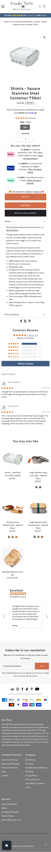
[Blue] (40, 487)
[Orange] (16, 536)
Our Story (29, 763)
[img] (7, 388)
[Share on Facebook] (21, 322)
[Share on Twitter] (25, 322)
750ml (26, 127)
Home (6, 22)
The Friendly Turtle (25, 846)
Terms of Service (32, 779)
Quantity (25, 133)
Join (42, 666)
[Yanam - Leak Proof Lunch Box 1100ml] (12, 459)
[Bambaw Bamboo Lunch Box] (12, 558)
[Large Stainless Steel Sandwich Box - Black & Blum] (38, 509)
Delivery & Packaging (10, 763)
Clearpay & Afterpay (9, 812)
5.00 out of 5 (32, 335)
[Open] (6, 845)
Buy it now (25, 205)
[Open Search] (39, 6)
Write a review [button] (25, 363)
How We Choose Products (36, 767)
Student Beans (7, 816)
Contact (4, 775)
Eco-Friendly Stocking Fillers (21, 22)
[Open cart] (44, 6)
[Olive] (36, 487)
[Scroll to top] (45, 844)
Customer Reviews (9, 760)
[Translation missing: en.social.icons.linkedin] (12, 689)
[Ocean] (34, 536)
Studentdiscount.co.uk (11, 820)
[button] (21, 118)
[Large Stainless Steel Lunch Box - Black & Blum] (38, 459)
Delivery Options (12, 314)
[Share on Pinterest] (30, 322)
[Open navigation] (3, 6)
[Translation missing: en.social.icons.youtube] (37, 689)
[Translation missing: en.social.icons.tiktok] (27, 689)
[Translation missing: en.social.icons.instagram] (17, 689)
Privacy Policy (31, 775)
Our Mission (30, 760)
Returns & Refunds (9, 767)
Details (8, 221)
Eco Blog (29, 771)
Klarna (4, 808)
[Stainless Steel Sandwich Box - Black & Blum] (12, 509)
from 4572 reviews (18, 597)
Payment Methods (9, 804)
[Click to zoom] (44, 37)
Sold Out (25, 197)
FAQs (3, 771)
